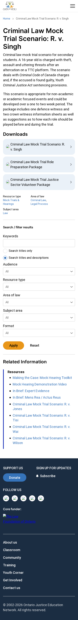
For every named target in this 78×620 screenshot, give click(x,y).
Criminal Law (38, 200)
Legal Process (39, 203)
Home (6, 18)
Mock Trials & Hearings (11, 202)
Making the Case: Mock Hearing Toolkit (42, 378)
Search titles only (20, 251)
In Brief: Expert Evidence (31, 391)
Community (12, 558)
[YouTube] (23, 498)
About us (10, 542)
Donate (14, 478)
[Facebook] (41, 498)
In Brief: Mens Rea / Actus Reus (37, 397)
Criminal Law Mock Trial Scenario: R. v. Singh (42, 18)
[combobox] (39, 271)
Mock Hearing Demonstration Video (40, 384)
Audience (10, 264)
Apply (13, 345)
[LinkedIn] (15, 498)
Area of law (11, 295)
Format (8, 326)
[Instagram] (6, 498)
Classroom (11, 550)
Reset (34, 345)
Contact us (11, 588)
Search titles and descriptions (29, 257)
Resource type (14, 280)
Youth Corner (13, 573)
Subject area (12, 310)
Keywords (10, 236)
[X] (32, 498)
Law (5, 213)
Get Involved (12, 580)
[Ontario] (19, 521)
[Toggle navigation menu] (72, 6)
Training (9, 565)
